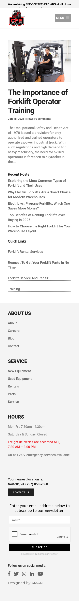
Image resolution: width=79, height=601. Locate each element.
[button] (60, 18)
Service (13, 402)
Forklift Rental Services (25, 252)
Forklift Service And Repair (28, 278)
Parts (12, 394)
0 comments (43, 118)
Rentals (13, 386)
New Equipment (19, 371)
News (29, 118)
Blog (11, 338)
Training (14, 289)
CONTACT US (21, 492)
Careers (13, 331)
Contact (13, 346)
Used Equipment (20, 379)
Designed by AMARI (25, 583)
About (12, 323)
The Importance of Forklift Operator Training (38, 101)
